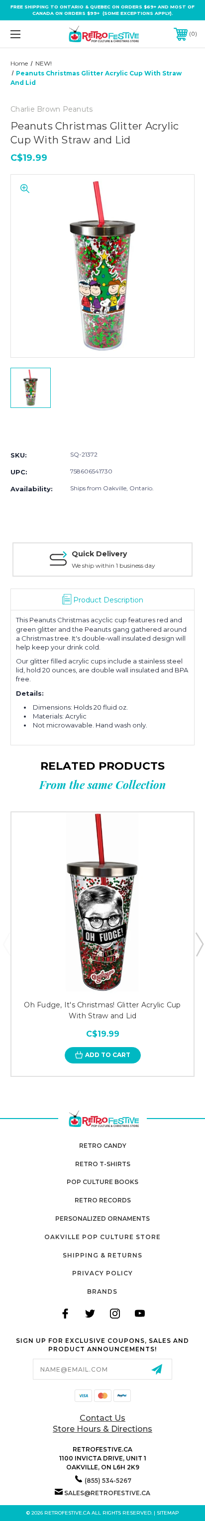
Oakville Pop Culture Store (102, 1237)
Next (199, 943)
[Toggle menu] (28, 34)
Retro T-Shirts (102, 1164)
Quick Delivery (99, 553)
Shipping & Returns (102, 1255)
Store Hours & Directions (102, 1429)
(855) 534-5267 (108, 1480)
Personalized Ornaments (102, 1218)
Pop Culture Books (102, 1182)
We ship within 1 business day (113, 565)
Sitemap (168, 1513)
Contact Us (102, 1418)
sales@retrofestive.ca (107, 1493)
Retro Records (103, 1200)
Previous (6, 943)
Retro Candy (102, 1145)
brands (102, 1291)
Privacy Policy (102, 1273)
